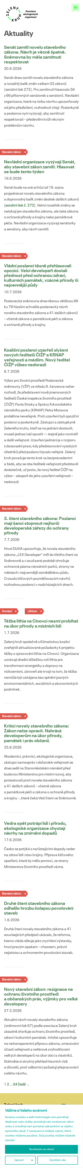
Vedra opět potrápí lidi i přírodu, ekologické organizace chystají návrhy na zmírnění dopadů (35, 828)
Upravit (19, 1160)
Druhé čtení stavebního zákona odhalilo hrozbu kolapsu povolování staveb (38, 908)
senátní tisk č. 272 (19, 205)
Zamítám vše (58, 1160)
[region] (41, 1136)
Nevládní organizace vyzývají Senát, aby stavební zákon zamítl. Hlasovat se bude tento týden (39, 167)
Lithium (32, 611)
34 (15, 1084)
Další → (24, 1084)
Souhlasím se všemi (41, 1149)
